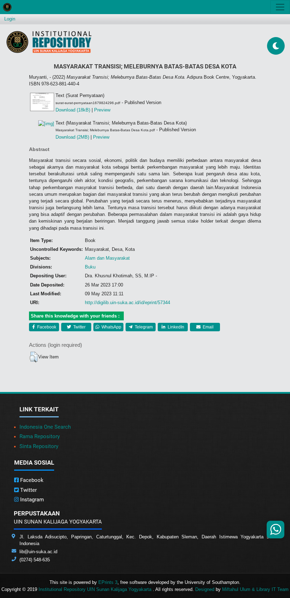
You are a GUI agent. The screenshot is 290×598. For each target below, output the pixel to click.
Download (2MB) (72, 137)
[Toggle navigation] (280, 7)
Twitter (79, 327)
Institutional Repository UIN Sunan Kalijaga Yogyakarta (96, 589)
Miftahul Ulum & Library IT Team (255, 589)
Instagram (31, 499)
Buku (90, 267)
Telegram (143, 327)
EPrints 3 (107, 582)
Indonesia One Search (45, 427)
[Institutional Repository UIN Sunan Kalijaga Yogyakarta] (49, 41)
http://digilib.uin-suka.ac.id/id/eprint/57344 (127, 302)
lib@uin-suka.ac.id (38, 551)
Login (9, 19)
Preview (102, 110)
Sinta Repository (38, 446)
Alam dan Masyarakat (107, 258)
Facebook (46, 327)
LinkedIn (175, 327)
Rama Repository (39, 436)
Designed (204, 589)
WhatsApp (110, 327)
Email (208, 327)
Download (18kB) (73, 110)
